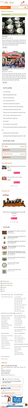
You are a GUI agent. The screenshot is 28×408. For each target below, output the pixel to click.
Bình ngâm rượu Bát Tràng (7, 335)
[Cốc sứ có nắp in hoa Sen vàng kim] (4, 178)
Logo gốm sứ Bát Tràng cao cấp (14, 269)
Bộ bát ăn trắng (4, 323)
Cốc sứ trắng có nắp (19, 337)
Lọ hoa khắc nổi (18, 325)
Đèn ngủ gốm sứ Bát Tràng (20, 329)
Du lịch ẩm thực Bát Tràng (8, 97)
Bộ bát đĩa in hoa (5, 328)
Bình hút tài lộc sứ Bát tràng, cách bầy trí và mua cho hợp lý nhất (17, 242)
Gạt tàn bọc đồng (5, 341)
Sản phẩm (4, 287)
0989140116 (5, 407)
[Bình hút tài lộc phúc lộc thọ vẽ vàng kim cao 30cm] (4, 167)
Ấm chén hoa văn (18, 303)
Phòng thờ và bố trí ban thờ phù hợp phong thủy (13, 106)
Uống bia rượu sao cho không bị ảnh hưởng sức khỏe (14, 112)
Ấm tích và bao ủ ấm (5, 348)
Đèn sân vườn (4, 358)
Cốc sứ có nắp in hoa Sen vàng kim (14, 177)
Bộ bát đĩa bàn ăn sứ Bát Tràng (8, 313)
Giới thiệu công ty (5, 281)
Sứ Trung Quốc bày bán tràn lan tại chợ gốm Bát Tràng (13, 35)
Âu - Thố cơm (4, 320)
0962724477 (7, 150)
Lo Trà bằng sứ (18, 296)
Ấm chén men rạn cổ (19, 306)
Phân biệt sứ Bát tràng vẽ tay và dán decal (16, 257)
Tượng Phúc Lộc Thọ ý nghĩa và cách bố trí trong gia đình (17, 231)
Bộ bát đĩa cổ (4, 321)
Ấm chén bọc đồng (19, 300)
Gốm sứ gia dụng (5, 333)
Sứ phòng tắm (4, 338)
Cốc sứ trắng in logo (19, 341)
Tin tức (3, 289)
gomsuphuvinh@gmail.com (9, 375)
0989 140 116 (7, 157)
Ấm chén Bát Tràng (18, 294)
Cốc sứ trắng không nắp (20, 338)
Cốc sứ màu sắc (18, 335)
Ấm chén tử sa (18, 309)
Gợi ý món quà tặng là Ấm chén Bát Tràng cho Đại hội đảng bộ (16, 247)
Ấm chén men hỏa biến (19, 311)
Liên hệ (3, 291)
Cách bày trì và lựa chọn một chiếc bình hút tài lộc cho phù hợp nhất (17, 237)
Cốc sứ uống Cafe (18, 340)
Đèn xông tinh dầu (18, 331)
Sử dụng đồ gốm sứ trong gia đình (10, 124)
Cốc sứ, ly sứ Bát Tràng (19, 333)
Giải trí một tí (6, 121)
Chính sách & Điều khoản (7, 285)
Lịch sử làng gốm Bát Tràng (9, 100)
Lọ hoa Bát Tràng (18, 313)
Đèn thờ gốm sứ (18, 349)
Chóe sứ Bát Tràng (19, 352)
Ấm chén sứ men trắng (19, 307)
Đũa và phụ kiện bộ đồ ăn (6, 315)
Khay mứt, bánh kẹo (5, 345)
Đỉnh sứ (16, 351)
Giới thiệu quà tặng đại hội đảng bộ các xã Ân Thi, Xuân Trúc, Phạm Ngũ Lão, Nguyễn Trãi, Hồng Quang (17, 252)
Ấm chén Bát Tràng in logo (7, 294)
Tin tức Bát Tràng (6, 91)
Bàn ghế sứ (3, 337)
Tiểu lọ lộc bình (18, 348)
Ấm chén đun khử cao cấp (20, 298)
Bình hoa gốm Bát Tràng (20, 315)
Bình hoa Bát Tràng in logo (20, 317)
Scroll (26, 405)
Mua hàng (17, 172)
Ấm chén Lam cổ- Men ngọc (20, 304)
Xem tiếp (5, 47)
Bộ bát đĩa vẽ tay (5, 326)
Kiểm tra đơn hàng (24, 4)
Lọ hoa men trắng (18, 323)
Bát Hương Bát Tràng (19, 354)
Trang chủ (3, 11)
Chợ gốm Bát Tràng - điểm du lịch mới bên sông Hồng (13, 69)
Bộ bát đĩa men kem (5, 318)
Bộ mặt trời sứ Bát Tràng (6, 325)
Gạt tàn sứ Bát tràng (5, 343)
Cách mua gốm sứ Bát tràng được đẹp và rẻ (12, 115)
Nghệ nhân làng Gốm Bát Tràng (9, 94)
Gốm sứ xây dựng (5, 356)
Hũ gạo (3, 346)
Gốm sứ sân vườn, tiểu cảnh (7, 340)
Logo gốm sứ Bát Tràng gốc (13, 262)
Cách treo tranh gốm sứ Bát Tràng (10, 118)
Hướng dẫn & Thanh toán (7, 283)
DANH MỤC (4, 7)
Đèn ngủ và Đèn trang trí (19, 327)
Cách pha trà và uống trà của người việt (11, 103)
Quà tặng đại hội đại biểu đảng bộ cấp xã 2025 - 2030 (14, 135)
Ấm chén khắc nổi (18, 301)
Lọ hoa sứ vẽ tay (18, 320)
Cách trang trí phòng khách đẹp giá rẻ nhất (12, 109)
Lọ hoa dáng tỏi (18, 318)
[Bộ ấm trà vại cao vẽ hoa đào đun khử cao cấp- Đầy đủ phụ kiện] (14, 202)
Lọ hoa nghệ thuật (18, 321)
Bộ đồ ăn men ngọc (5, 317)
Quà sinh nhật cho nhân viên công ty (10, 132)
